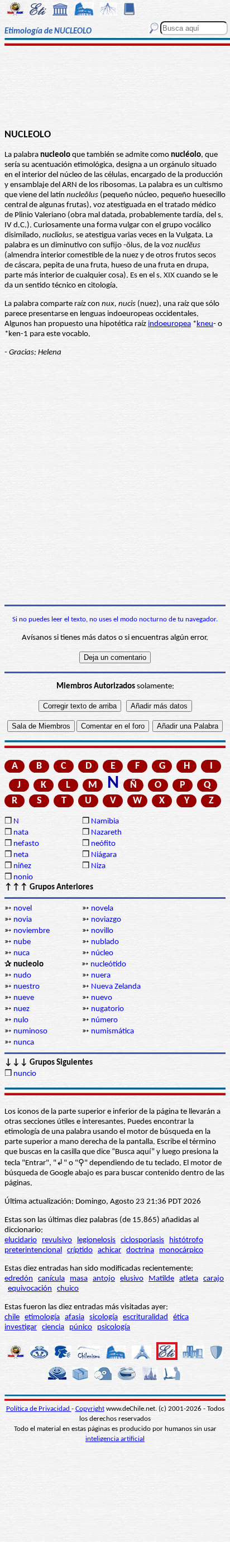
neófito (103, 844)
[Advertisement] (115, 88)
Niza (98, 866)
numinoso (30, 1031)
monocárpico (181, 1250)
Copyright (89, 1408)
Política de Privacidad (38, 1408)
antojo (104, 1279)
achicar (109, 1250)
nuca (21, 953)
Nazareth (106, 833)
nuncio (24, 1074)
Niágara (104, 855)
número (104, 1020)
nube (22, 942)
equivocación (30, 1289)
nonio (23, 877)
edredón (18, 1279)
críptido (80, 1250)
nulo (20, 1020)
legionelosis (96, 1240)
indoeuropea (169, 324)
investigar (20, 1327)
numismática (112, 1031)
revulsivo (57, 1240)
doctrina (140, 1250)
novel (22, 908)
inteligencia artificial (115, 1439)
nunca (23, 1042)
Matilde (161, 1279)
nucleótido (108, 964)
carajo (213, 1279)
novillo (102, 931)
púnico (80, 1327)
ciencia (53, 1327)
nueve (23, 998)
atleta (188, 1279)
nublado (105, 942)
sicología (103, 1317)
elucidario (20, 1240)
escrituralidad (145, 1317)
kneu (205, 324)
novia (22, 920)
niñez (22, 866)
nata (20, 833)
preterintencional (33, 1250)
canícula (51, 1279)
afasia (74, 1317)
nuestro (26, 987)
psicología (113, 1327)
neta (20, 855)
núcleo (102, 953)
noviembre (31, 931)
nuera (101, 975)
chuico (68, 1289)
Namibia (105, 821)
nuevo (101, 998)
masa (79, 1279)
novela (102, 908)
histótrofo (186, 1240)
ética (181, 1317)
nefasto (26, 844)
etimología (42, 1317)
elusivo (131, 1279)
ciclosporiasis (142, 1240)
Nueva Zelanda (116, 987)
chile (12, 1317)
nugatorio (107, 1009)
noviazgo (106, 920)
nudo (22, 975)
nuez (21, 1009)
